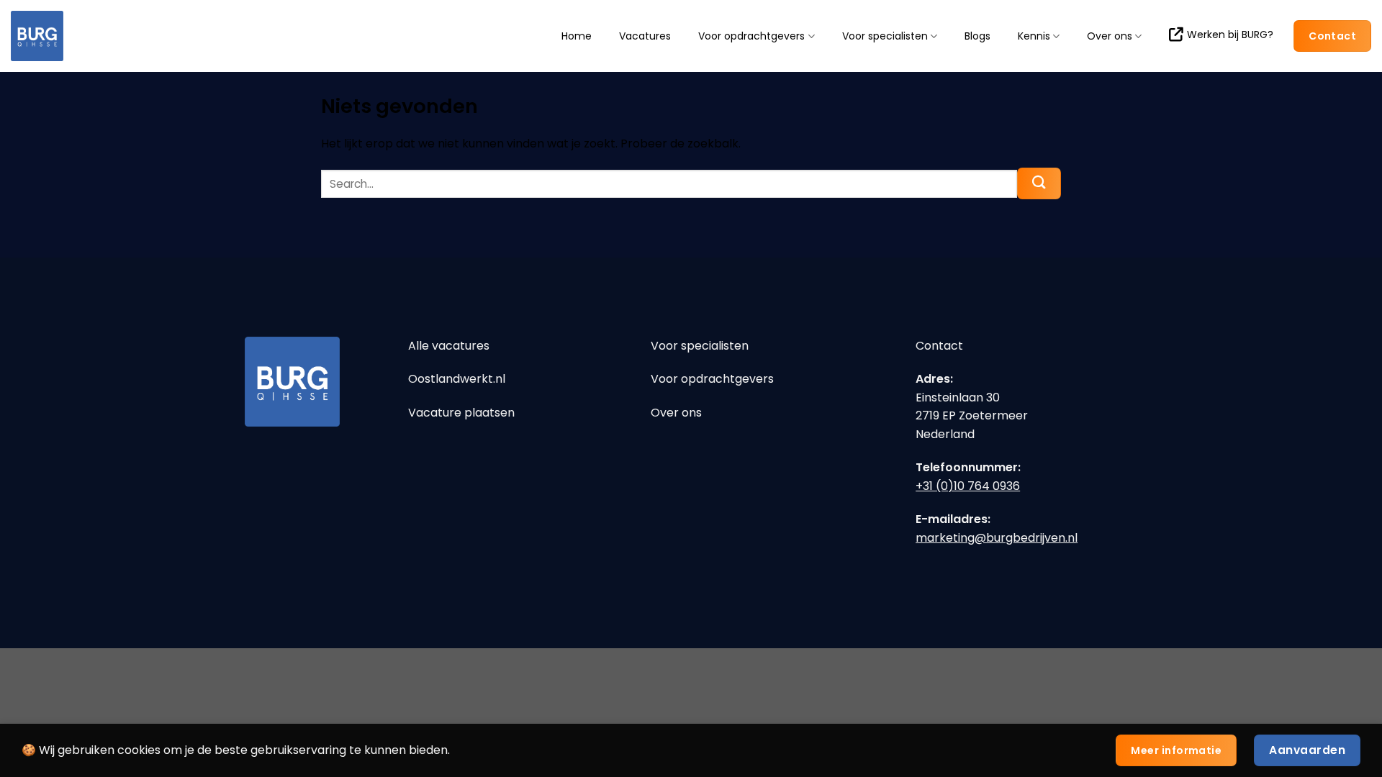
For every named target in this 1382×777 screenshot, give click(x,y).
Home (576, 36)
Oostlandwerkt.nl (456, 379)
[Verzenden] (1039, 183)
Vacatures (645, 36)
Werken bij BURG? (1230, 34)
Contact (939, 345)
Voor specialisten (885, 36)
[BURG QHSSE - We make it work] (83, 36)
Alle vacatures (448, 345)
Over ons (1109, 36)
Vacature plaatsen (461, 412)
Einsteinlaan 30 (958, 397)
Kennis (1034, 36)
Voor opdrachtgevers (751, 36)
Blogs (977, 36)
